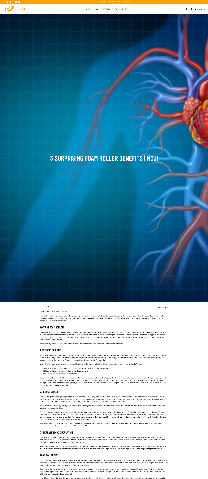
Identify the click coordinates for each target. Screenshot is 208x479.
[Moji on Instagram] (8, 2)
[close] (205, 2)
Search (106, 9)
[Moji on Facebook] (5, 2)
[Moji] (15, 9)
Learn (96, 9)
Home (42, 307)
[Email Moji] (19, 2)
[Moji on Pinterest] (13, 2)
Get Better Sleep (51, 350)
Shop (88, 9)
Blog (115, 9)
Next (166, 307)
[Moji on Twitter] (10, 2)
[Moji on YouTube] (16, 2)
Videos (124, 9)
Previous (160, 307)
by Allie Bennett (44, 311)
